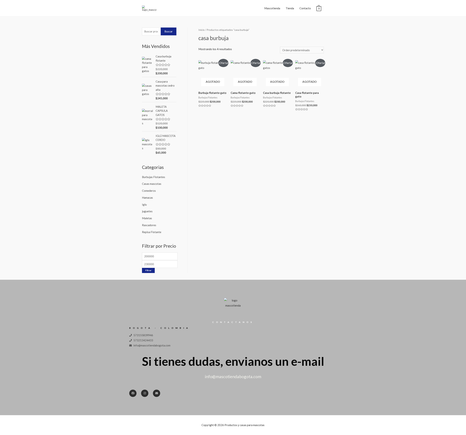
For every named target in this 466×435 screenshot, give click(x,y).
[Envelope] (156, 393)
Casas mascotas (151, 183)
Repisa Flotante (151, 232)
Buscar (168, 31)
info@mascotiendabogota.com (233, 376)
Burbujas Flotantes (153, 177)
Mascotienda (272, 8)
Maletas (147, 218)
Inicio (201, 29)
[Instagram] (144, 393)
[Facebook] (133, 393)
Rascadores (149, 225)
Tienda (290, 8)
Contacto (305, 8)
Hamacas (147, 197)
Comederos (149, 190)
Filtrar (148, 270)
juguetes (147, 211)
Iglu (144, 204)
